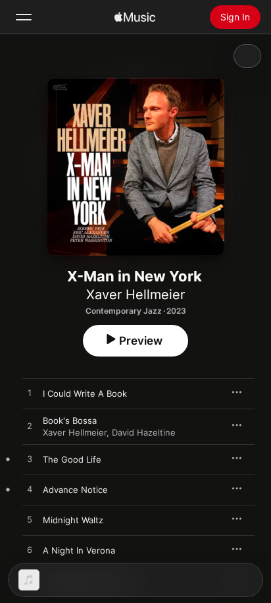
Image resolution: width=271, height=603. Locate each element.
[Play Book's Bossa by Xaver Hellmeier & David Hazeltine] (29, 426)
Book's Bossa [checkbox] (70, 420)
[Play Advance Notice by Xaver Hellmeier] (29, 490)
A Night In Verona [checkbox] (79, 550)
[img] (134, 17)
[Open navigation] (23, 17)
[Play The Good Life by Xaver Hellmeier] (29, 459)
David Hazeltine (144, 432)
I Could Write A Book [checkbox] (85, 393)
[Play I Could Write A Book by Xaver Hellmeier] (29, 393)
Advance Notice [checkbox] (75, 489)
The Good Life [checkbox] (72, 459)
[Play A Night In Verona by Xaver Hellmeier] (29, 550)
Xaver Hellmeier (135, 294)
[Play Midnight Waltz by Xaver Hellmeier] (29, 520)
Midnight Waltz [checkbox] (73, 520)
